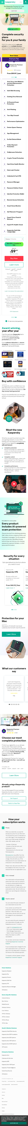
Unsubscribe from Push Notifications (8, 1114)
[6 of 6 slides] (19, 704)
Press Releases (4, 1104)
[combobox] (21, 2)
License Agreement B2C (20, 1081)
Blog (2, 1098)
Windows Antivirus (6, 1007)
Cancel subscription (14, 1084)
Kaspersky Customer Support (14, 957)
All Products (4, 1047)
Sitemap (3, 1107)
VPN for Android (5, 1016)
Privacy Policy (4, 1081)
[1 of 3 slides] (12, 610)
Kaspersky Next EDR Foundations (9, 1034)
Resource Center (4, 1101)
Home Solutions (6, 968)
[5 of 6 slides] (17, 704)
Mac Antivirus (5, 1001)
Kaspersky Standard (6, 971)
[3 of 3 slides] (16, 610)
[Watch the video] (14, 484)
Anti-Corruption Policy (11, 1081)
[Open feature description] (4, 83)
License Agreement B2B (6, 1084)
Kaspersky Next (5, 1055)
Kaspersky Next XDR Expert (8, 1064)
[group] (14, 586)
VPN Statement (14, 311)
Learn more (9, 588)
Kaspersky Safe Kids (6, 980)
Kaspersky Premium (6, 977)
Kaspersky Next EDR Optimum (9, 1037)
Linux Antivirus (5, 1010)
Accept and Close (14, 1123)
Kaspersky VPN (5, 983)
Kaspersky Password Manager (9, 986)
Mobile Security (5, 1004)
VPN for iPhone (5, 1020)
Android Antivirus (6, 998)
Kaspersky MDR (5, 1061)
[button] (18, 29)
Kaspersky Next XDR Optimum (9, 1040)
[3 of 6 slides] (13, 704)
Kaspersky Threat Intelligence (8, 1067)
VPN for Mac (5, 1023)
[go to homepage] (10, 2)
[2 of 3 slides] (14, 610)
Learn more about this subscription (14, 291)
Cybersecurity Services (7, 1058)
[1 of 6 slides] (9, 704)
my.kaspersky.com (17, 927)
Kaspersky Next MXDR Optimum (9, 1043)
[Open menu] (2, 2)
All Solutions (4, 989)
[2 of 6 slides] (11, 704)
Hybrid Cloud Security (7, 1070)
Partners (3, 1095)
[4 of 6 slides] (15, 704)
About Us (3, 1092)
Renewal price (9, 855)
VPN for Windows (6, 1013)
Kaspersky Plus (5, 974)
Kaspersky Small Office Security (9, 1031)
